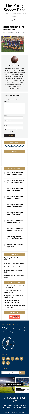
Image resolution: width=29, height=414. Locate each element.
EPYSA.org (8, 80)
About (24, 405)
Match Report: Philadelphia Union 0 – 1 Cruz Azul (15, 197)
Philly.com (14, 70)
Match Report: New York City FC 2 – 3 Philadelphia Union (15, 181)
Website (6, 125)
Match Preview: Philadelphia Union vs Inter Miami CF (15, 221)
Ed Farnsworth (11, 32)
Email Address (7, 120)
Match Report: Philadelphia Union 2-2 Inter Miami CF (15, 189)
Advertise (16, 405)
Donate (4, 405)
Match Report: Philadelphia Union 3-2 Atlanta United (15, 173)
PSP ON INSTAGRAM (14, 385)
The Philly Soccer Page (14, 7)
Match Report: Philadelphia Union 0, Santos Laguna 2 (15, 205)
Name (5, 115)
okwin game (7, 296)
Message (6, 101)
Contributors (6, 408)
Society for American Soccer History (13, 72)
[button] (14, 20)
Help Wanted (15, 408)
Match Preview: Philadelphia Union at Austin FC (14, 263)
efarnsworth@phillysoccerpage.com (14, 84)
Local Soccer (22, 408)
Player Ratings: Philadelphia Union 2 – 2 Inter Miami (14, 258)
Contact (10, 405)
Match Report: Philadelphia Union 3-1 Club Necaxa (15, 213)
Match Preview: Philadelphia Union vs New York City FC (15, 229)
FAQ (21, 405)
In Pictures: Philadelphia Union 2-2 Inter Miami (13, 271)
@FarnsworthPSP (14, 88)
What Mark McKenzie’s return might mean (15, 245)
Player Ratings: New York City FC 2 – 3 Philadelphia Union (15, 237)
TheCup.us (21, 70)
